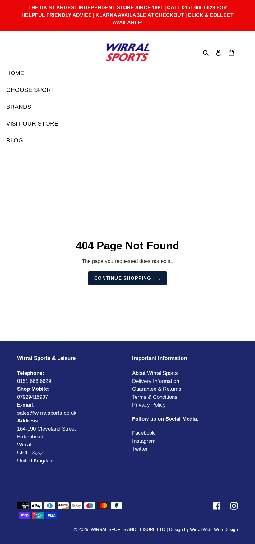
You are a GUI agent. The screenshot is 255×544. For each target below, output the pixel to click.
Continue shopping (122, 278)
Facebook (143, 433)
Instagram (143, 441)
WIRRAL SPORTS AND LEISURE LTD (128, 529)
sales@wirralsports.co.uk (46, 413)
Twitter (140, 449)
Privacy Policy (149, 405)
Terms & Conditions (155, 397)
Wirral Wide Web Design (214, 529)
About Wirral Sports (155, 373)
